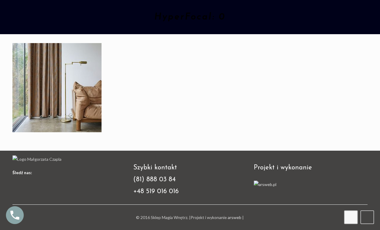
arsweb (234, 217)
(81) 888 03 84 (154, 179)
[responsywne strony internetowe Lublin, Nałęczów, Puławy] (265, 184)
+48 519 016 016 (156, 191)
